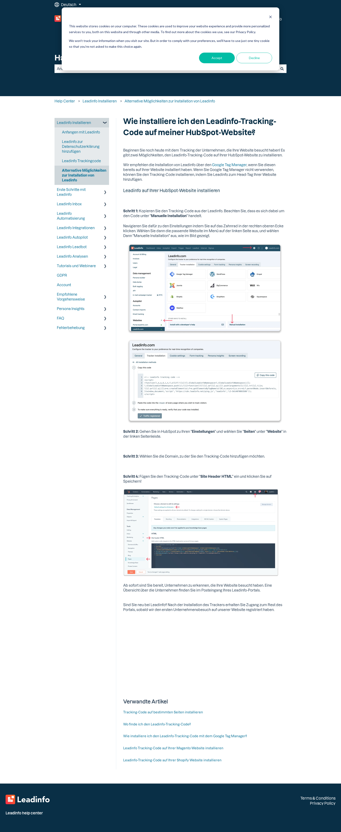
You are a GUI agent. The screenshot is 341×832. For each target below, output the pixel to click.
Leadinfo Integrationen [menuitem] (76, 228)
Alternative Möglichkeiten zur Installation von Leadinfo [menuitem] (84, 175)
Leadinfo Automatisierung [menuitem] (71, 215)
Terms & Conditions (317, 798)
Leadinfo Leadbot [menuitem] (72, 247)
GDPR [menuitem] (62, 275)
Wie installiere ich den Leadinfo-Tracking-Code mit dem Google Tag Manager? (185, 736)
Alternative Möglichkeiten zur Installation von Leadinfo (170, 101)
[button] (105, 123)
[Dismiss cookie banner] (270, 17)
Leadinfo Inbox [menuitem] (69, 204)
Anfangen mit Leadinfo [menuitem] (81, 132)
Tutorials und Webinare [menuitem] (76, 266)
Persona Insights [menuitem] (70, 309)
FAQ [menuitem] (60, 318)
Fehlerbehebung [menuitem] (71, 328)
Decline (254, 58)
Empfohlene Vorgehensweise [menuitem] (71, 296)
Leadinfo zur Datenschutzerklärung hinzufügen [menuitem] (81, 146)
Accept (217, 58)
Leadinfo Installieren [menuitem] (74, 122)
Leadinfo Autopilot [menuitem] (72, 237)
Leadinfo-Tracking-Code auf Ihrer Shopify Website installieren (172, 760)
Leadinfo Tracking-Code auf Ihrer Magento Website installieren (173, 748)
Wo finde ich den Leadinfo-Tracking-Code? (157, 724)
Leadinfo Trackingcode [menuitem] (81, 161)
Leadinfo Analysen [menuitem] (72, 256)
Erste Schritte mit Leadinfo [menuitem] (71, 191)
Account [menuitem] (64, 285)
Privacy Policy (322, 803)
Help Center (65, 101)
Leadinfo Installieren (100, 101)
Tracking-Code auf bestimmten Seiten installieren (163, 712)
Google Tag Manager (229, 165)
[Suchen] (282, 68)
